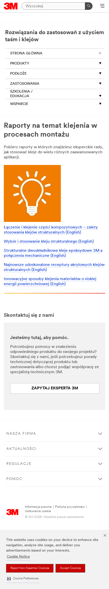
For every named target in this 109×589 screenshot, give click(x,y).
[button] (23, 579)
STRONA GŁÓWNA (26, 53)
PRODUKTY (19, 64)
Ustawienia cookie (38, 511)
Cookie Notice (18, 557)
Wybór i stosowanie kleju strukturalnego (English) (49, 242)
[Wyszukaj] (89, 6)
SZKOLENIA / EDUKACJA (21, 94)
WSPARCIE (19, 104)
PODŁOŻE (18, 74)
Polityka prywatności (70, 507)
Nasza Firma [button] (21, 434)
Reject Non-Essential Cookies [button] (29, 568)
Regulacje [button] (18, 464)
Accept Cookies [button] (70, 568)
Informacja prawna (38, 507)
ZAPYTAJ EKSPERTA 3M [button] (54, 388)
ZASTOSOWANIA (24, 84)
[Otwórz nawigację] (102, 6)
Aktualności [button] (21, 449)
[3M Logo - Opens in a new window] (11, 6)
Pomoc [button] (14, 479)
